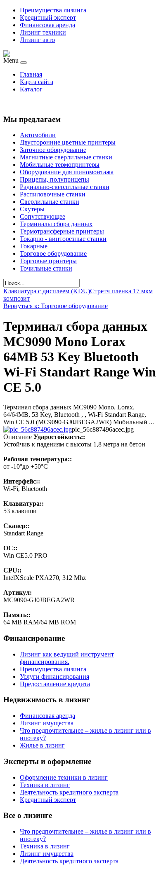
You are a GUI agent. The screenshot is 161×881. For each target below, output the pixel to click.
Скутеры (32, 209)
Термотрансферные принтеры (62, 231)
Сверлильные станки (49, 201)
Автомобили (38, 134)
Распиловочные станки (52, 194)
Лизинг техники (43, 32)
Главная (31, 74)
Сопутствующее (42, 216)
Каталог (31, 89)
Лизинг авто (37, 39)
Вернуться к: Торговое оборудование (55, 305)
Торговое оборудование (53, 253)
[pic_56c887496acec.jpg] (37, 429)
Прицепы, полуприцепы (54, 179)
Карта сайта (36, 81)
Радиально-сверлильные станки (64, 186)
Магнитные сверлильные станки (66, 157)
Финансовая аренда (47, 24)
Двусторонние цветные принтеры (68, 142)
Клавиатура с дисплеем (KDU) (46, 290)
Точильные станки (46, 268)
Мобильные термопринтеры (59, 164)
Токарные (33, 246)
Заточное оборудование (53, 149)
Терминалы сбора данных (56, 223)
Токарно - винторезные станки (63, 238)
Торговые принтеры (48, 260)
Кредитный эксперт (48, 17)
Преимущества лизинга (53, 10)
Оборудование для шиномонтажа (67, 171)
